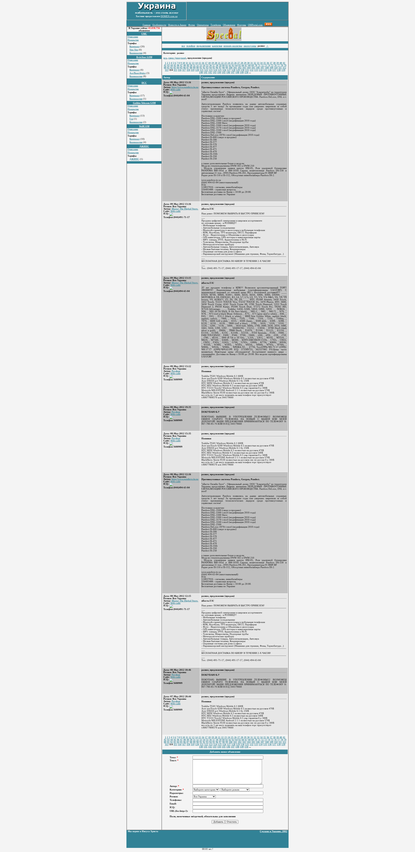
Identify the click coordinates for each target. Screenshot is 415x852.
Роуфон (176, 371)
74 (269, 65)
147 (233, 72)
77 (278, 65)
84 (178, 68)
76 (275, 65)
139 (283, 70)
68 (249, 65)
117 (184, 70)
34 (261, 63)
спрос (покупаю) (177, 58)
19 (212, 63)
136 (270, 70)
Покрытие (133, 40)
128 (233, 70)
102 (240, 68)
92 (204, 68)
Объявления (229, 25)
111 (280, 68)
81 (168, 68)
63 (233, 65)
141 (206, 72)
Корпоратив (135, 53)
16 (203, 63)
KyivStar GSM (144, 57)
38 (274, 63)
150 (246, 72)
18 (209, 63)
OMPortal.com (255, 25)
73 (265, 65)
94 (210, 68)
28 (242, 63)
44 (171, 65)
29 (245, 63)
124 (215, 70)
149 (242, 72)
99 (226, 68)
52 (197, 65)
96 (217, 68)
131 (247, 70)
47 (181, 65)
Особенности (159, 25)
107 (262, 68)
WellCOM (144, 126)
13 (193, 63)
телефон (190, 46)
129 (238, 70)
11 (187, 63)
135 (265, 70)
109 (271, 68)
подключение (203, 46)
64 (236, 65)
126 (224, 70)
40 (280, 63)
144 (219, 72)
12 (190, 63)
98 (223, 68)
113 (167, 70)
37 (271, 63)
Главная (146, 25)
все (183, 46)
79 (285, 65)
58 (217, 65)
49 (188, 65)
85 (181, 68)
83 (175, 68)
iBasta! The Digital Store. (185, 209)
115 (175, 70)
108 (267, 68)
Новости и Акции (177, 25)
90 (197, 68)
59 (220, 65)
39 (277, 63)
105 (253, 68)
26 (235, 63)
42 (165, 65)
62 (230, 65)
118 (188, 70)
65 (239, 65)
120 (197, 70)
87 (188, 68)
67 (246, 65)
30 (248, 63)
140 (201, 72)
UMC (144, 34)
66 (243, 65)
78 (282, 65)
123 (211, 70)
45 (175, 65)
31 (251, 63)
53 (201, 65)
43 (168, 65)
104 (249, 68)
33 (258, 63)
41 (284, 63)
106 (258, 68)
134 (261, 70)
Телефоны (216, 25)
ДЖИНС (144, 146)
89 (194, 68)
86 (184, 68)
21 (219, 63)
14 (196, 63)
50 (191, 65)
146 (228, 72)
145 (224, 72)
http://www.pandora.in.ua (185, 87)
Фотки (191, 25)
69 (252, 65)
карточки (217, 46)
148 (237, 72)
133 (256, 70)
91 (201, 68)
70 (256, 65)
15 (199, 63)
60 (223, 65)
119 (193, 70)
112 (284, 68)
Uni (131, 119)
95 (213, 68)
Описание (133, 37)
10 (183, 63)
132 (252, 70)
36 (268, 63)
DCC (144, 83)
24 (229, 63)
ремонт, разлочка (232, 46)
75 (272, 65)
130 (242, 70)
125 (220, 70)
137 (274, 70)
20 (216, 63)
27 (238, 63)
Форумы (241, 25)
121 (202, 70)
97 (220, 68)
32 (255, 63)
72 (262, 65)
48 (184, 65)
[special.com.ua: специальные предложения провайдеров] (224, 40)
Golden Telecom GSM (144, 103)
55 (207, 65)
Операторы (203, 25)
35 (264, 63)
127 (229, 70)
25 (232, 63)
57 (213, 65)
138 (279, 70)
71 (259, 65)
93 (207, 68)
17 (206, 63)
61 (226, 65)
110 (276, 68)
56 (210, 65)
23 (225, 63)
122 (206, 70)
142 (210, 72)
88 (191, 68)
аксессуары (250, 46)
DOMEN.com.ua (169, 16)
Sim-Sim (133, 50)
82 (171, 68)
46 (178, 65)
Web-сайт (175, 89)
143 (215, 72)
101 (235, 68)
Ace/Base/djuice (137, 73)
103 (244, 68)
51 (194, 65)
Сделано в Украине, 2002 (273, 831)
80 (165, 68)
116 (180, 70)
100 (231, 68)
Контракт (134, 46)
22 (222, 63)
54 (204, 65)
